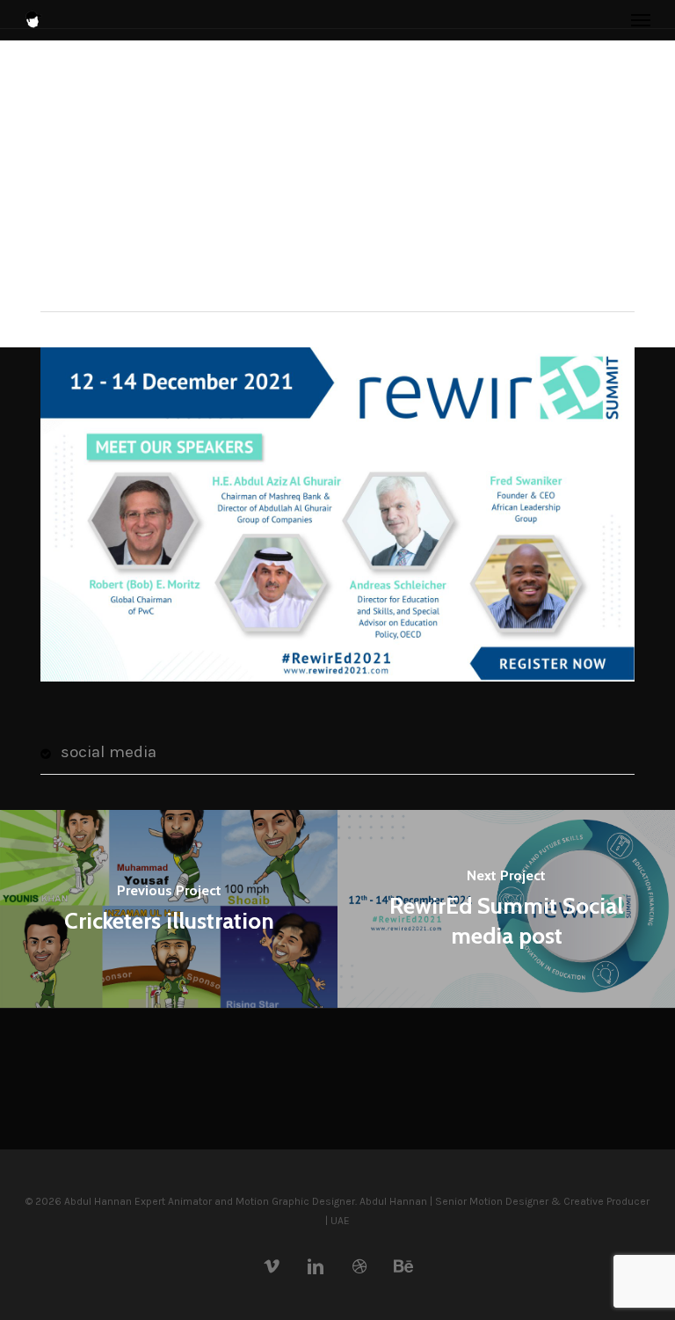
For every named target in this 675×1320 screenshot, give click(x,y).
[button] (640, 19)
